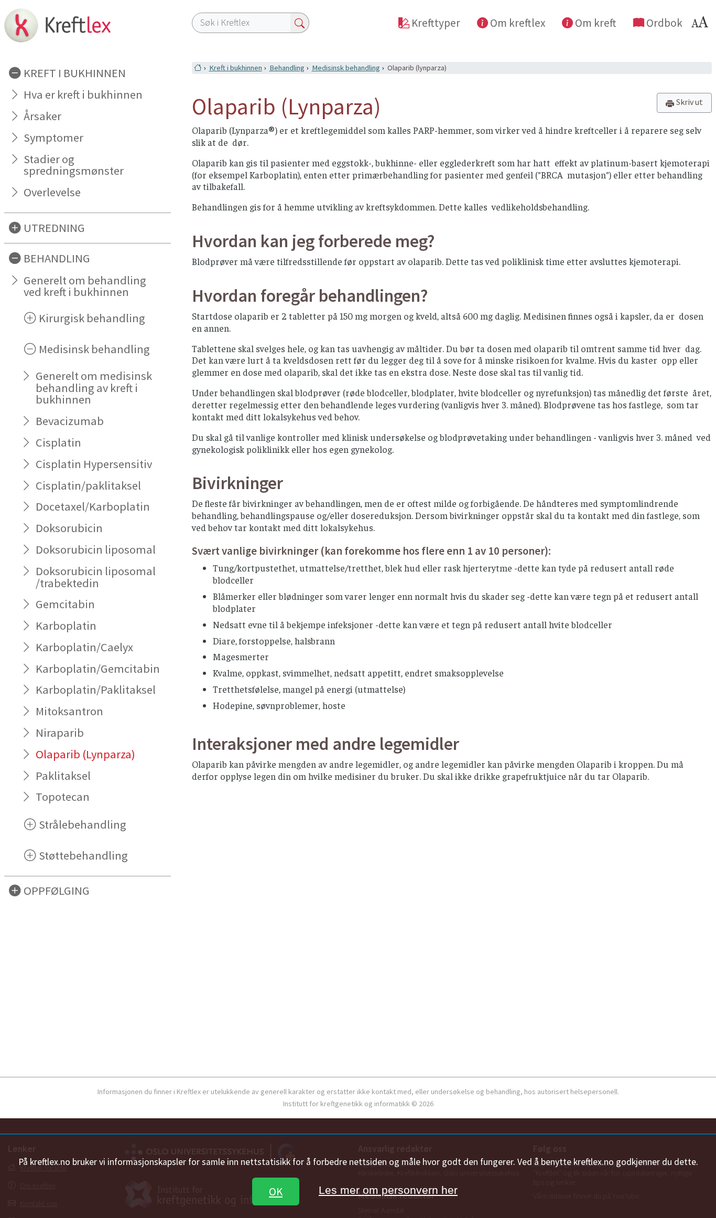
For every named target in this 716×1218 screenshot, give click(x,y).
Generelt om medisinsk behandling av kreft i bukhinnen (94, 387)
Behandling (287, 67)
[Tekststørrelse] (701, 25)
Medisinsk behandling (346, 67)
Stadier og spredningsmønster (74, 165)
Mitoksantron (69, 711)
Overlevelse (52, 192)
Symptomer (53, 137)
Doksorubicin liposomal (96, 549)
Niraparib (60, 732)
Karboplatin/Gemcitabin (98, 668)
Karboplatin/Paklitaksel (96, 689)
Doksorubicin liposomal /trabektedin (96, 577)
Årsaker (42, 116)
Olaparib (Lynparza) (85, 754)
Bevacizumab (70, 421)
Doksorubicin (69, 528)
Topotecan (63, 796)
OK (276, 1191)
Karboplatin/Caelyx (84, 647)
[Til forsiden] (87, 25)
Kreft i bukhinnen (235, 67)
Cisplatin (58, 442)
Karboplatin (66, 625)
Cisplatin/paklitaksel (88, 485)
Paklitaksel (63, 775)
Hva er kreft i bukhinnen (83, 94)
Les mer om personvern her (388, 1190)
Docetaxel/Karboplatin (93, 506)
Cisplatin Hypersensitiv (94, 464)
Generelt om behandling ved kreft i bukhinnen (85, 286)
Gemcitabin (65, 604)
